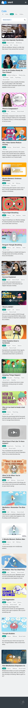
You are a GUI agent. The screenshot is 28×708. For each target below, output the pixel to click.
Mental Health (7, 19)
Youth (11, 14)
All (2, 14)
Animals (9, 602)
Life (13, 309)
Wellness (13, 111)
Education (13, 185)
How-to (9, 215)
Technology (5, 77)
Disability (13, 380)
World (22, 377)
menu (26, 2)
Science (24, 147)
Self (11, 45)
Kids (16, 14)
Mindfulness (19, 42)
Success (16, 45)
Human (14, 345)
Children (21, 14)
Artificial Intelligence (12, 75)
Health (11, 77)
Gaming (9, 147)
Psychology (5, 45)
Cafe (4, 11)
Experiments (10, 446)
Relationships (22, 75)
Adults (6, 14)
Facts (14, 602)
